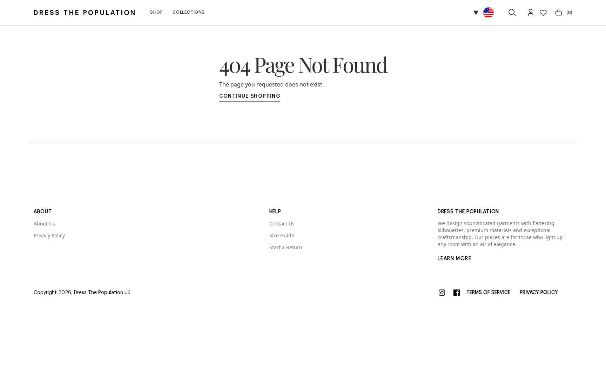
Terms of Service (488, 292)
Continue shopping (250, 96)
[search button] (512, 12)
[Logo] (84, 12)
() (569, 13)
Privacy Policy (539, 292)
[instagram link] (442, 292)
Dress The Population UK (102, 292)
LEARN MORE (454, 258)
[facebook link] (456, 292)
